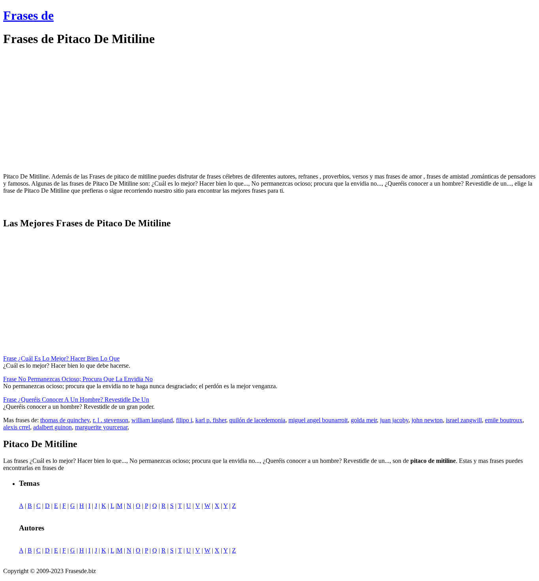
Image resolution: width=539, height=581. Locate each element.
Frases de (28, 15)
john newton (427, 420)
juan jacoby (394, 420)
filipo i (184, 420)
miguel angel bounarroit (318, 420)
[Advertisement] (69, 110)
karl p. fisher (210, 420)
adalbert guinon (52, 427)
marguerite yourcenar (101, 427)
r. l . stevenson (110, 420)
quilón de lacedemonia (257, 420)
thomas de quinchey (65, 420)
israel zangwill (464, 420)
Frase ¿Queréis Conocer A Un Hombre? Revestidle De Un (76, 399)
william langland (152, 420)
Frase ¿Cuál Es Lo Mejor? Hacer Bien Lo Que (61, 358)
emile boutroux (503, 420)
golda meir (364, 420)
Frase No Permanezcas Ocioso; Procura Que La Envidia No (78, 379)
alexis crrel (16, 427)
